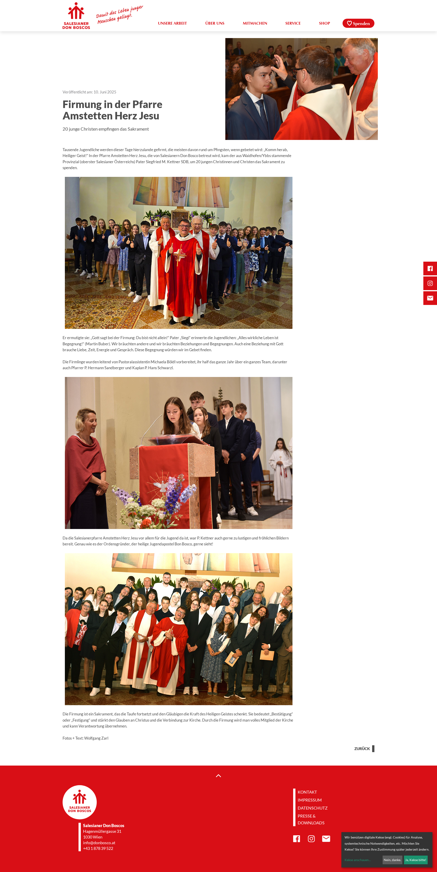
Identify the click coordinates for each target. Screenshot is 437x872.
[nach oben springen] (218, 775)
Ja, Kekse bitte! (415, 860)
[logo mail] (430, 298)
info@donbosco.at (99, 842)
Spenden (361, 24)
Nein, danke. (392, 860)
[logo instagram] (430, 283)
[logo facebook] (430, 268)
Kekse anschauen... (358, 860)
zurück (362, 748)
